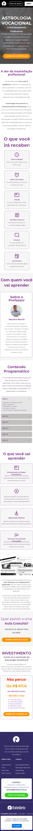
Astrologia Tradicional (22, 767)
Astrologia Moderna (22, 765)
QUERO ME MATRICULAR (16, 56)
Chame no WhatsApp (16, 795)
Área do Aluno (16, 4)
